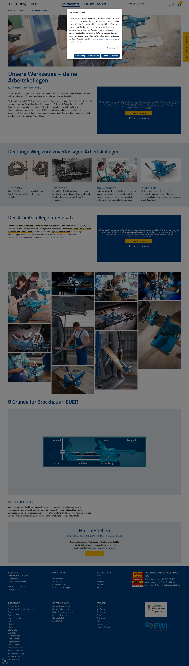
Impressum (81, 41)
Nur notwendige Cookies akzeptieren (87, 56)
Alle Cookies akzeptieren (110, 56)
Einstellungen (111, 48)
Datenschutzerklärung (107, 39)
